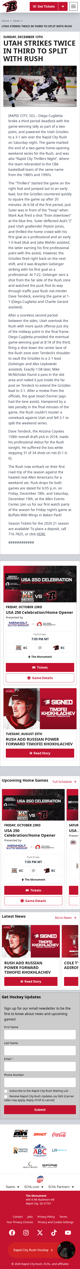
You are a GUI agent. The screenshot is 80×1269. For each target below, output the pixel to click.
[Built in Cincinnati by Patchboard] (40, 1251)
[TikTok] (54, 1232)
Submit (40, 1110)
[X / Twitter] (40, 1232)
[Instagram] (26, 1232)
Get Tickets (46, 6)
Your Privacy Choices (20, 1222)
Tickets (42, 667)
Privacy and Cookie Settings (56, 1222)
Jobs (30, 1216)
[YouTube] (68, 1232)
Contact (18, 1216)
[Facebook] (12, 1232)
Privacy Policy (46, 1216)
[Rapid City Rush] (9, 6)
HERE (41, 534)
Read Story (42, 753)
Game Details (42, 678)
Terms (63, 1216)
